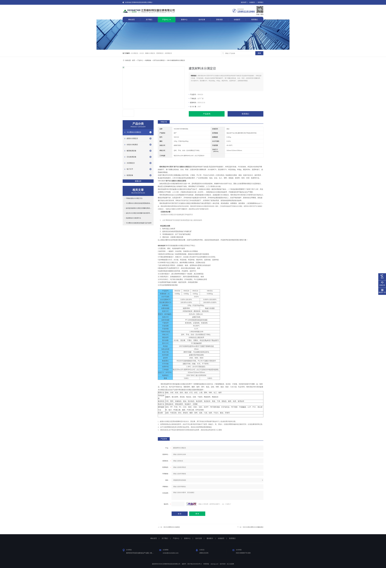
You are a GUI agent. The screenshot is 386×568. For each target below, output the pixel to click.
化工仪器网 (230, 564)
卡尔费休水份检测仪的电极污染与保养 (138, 223)
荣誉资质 (219, 19)
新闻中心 (184, 19)
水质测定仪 (131, 163)
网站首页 (131, 19)
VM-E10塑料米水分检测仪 (171, 527)
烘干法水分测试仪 (159, 60)
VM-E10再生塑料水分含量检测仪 (253, 527)
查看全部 (138, 181)
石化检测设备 (131, 157)
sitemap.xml (214, 564)
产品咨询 (206, 114)
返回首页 (243, 2)
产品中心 (165, 19)
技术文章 (202, 19)
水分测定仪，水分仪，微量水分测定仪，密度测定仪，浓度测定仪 (151, 53)
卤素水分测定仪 (132, 138)
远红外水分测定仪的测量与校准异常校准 (139, 213)
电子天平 (130, 169)
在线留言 (252, 2)
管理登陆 (206, 564)
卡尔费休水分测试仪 (134, 132)
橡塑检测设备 (131, 151)
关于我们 (149, 19)
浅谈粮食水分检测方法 (133, 218)
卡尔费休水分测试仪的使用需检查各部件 (139, 203)
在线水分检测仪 (132, 144)
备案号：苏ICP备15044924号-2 (192, 564)
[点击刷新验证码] (191, 504)
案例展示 (210, 538)
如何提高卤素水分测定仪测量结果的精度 (139, 208)
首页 (133, 60)
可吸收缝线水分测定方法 (134, 198)
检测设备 (148, 60)
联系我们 (260, 2)
